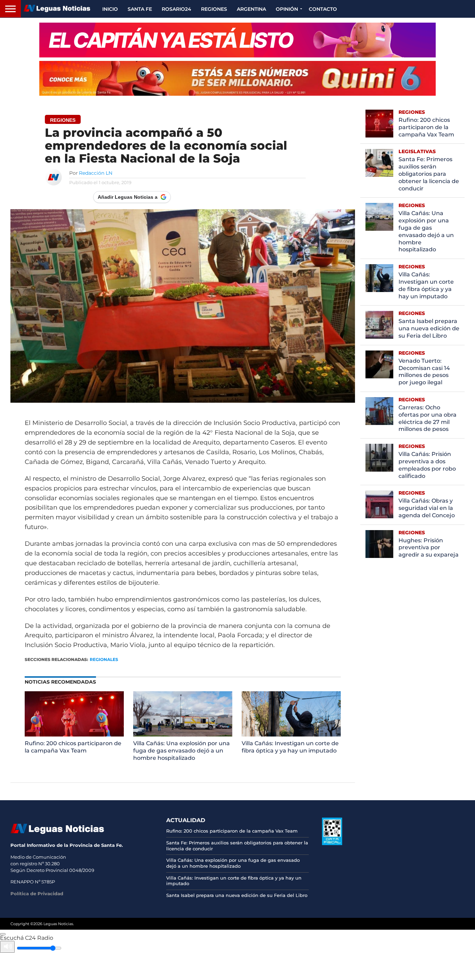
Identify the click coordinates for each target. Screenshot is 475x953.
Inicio (110, 9)
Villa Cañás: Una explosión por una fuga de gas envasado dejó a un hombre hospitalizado (181, 750)
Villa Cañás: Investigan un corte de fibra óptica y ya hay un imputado (290, 747)
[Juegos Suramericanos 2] (237, 40)
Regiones (214, 9)
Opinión (287, 9)
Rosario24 (176, 9)
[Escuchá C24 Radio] (3, 934)
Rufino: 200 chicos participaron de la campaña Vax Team (73, 747)
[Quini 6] (237, 78)
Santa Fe (140, 9)
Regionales (104, 659)
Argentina (251, 9)
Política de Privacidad (36, 893)
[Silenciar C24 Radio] (7, 947)
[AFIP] (332, 843)
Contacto (323, 9)
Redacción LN (95, 173)
